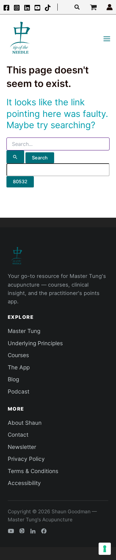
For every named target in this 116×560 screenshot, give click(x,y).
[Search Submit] (15, 156)
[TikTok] (47, 8)
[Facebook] (6, 8)
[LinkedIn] (33, 531)
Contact (18, 434)
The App (19, 367)
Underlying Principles (35, 343)
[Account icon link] (109, 7)
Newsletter (22, 446)
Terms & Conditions (33, 471)
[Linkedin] (27, 8)
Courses (18, 355)
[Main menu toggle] (107, 38)
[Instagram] (17, 8)
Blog (13, 379)
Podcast (18, 391)
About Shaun (25, 422)
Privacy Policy (26, 458)
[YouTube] (37, 8)
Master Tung (24, 330)
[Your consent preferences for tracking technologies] (105, 549)
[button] (77, 7)
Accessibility (24, 482)
